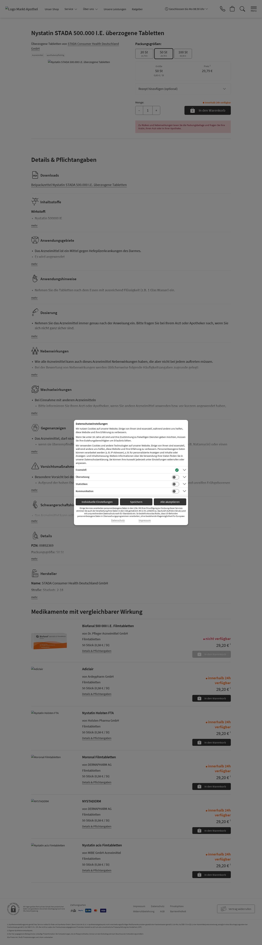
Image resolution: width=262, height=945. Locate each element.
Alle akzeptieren (170, 502)
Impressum (145, 520)
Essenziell (81, 469)
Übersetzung (82, 476)
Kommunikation (84, 491)
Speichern (136, 502)
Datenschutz (118, 520)
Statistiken (82, 484)
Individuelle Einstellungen (97, 502)
